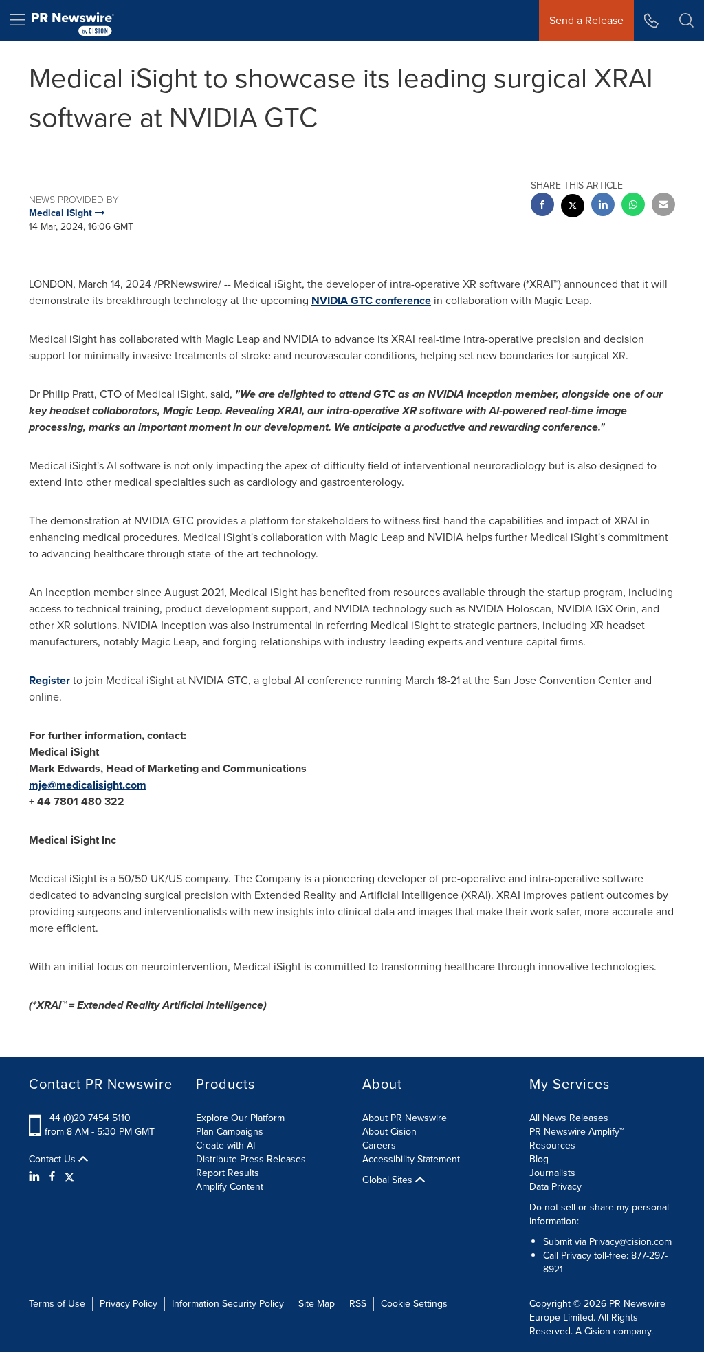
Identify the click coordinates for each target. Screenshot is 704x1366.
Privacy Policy (128, 1303)
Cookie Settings (414, 1303)
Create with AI (225, 1145)
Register (49, 680)
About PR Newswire (404, 1118)
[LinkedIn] (36, 1177)
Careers (379, 1145)
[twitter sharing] (572, 207)
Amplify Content (229, 1187)
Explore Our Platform (240, 1118)
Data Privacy (555, 1187)
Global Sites (388, 1180)
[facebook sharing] (542, 206)
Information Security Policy (228, 1303)
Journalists (552, 1173)
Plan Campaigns (229, 1131)
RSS (357, 1303)
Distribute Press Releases (251, 1159)
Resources (552, 1145)
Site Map (316, 1303)
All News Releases (568, 1118)
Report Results (227, 1173)
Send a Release (586, 20)
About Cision (389, 1131)
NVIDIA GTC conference (371, 300)
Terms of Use (57, 1303)
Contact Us (53, 1159)
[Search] (686, 20)
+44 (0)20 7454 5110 (88, 1118)
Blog (539, 1159)
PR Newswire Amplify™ (576, 1131)
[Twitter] (69, 1177)
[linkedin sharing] (603, 206)
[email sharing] (663, 206)
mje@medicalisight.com (87, 785)
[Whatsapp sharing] (633, 206)
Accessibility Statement (411, 1159)
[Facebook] (52, 1177)
